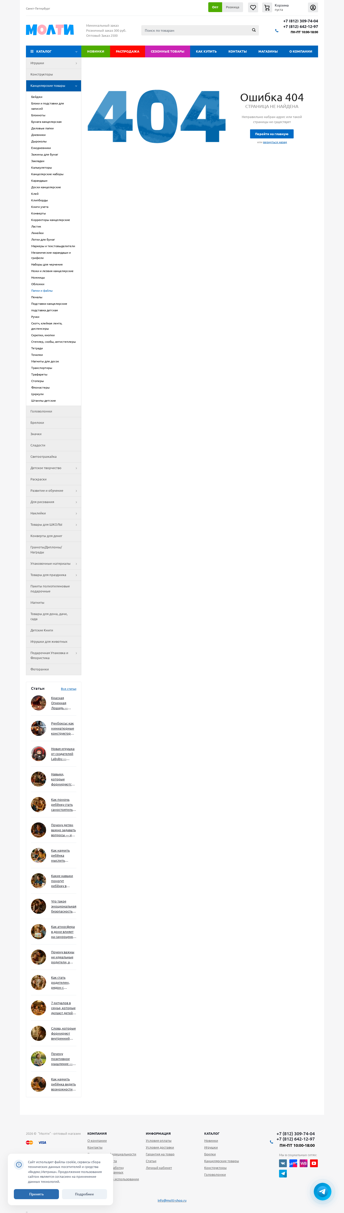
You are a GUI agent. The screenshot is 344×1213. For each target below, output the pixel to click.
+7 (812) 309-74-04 (300, 21)
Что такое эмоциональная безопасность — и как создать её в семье (63, 906)
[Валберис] (303, 1163)
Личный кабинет (159, 1167)
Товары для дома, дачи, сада (48, 616)
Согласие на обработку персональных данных (105, 1170)
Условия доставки (160, 1147)
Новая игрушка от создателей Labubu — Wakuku (63, 754)
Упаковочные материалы (50, 563)
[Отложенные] (253, 7)
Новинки (95, 51)
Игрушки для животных (48, 641)
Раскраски (38, 479)
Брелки (210, 1154)
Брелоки (37, 422)
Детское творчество (45, 468)
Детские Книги (41, 630)
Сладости (37, 445)
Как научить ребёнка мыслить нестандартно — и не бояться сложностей (63, 856)
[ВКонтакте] (283, 1163)
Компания (97, 1133)
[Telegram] (283, 1174)
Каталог (44, 51)
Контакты (237, 51)
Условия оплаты (158, 1140)
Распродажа (127, 51)
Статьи (151, 1161)
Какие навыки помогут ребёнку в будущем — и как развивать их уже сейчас (62, 881)
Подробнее (84, 1194)
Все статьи (68, 688)
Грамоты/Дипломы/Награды (46, 549)
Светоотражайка (43, 456)
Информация (158, 1133)
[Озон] (293, 1163)
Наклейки (38, 513)
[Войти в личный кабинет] (313, 7)
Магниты (37, 602)
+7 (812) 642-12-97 (300, 26)
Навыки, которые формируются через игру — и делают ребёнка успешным (62, 779)
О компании (300, 51)
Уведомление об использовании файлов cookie (113, 1181)
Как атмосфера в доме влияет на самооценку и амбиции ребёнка (63, 932)
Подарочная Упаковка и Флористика (49, 655)
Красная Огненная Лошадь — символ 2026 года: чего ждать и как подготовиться (62, 703)
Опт (215, 7)
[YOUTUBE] (314, 1163)
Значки (36, 434)
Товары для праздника (48, 575)
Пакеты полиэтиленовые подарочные (50, 588)
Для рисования (42, 502)
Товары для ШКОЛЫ (46, 524)
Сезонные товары (167, 51)
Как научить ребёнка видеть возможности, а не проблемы (63, 1084)
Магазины (268, 51)
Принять (36, 1194)
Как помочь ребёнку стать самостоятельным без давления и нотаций (63, 805)
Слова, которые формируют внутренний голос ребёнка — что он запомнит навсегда (63, 1034)
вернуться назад (275, 142)
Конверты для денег (46, 536)
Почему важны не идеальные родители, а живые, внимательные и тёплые (63, 957)
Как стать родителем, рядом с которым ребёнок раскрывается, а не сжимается (63, 983)
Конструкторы (41, 74)
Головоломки (41, 411)
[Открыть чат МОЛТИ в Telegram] (322, 1191)
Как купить (206, 51)
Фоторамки (39, 669)
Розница (232, 7)
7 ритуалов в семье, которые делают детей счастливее (63, 1008)
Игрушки (37, 63)
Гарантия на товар (160, 1154)
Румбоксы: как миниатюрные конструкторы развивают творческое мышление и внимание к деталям (62, 729)
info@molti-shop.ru (172, 1200)
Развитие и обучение (46, 490)
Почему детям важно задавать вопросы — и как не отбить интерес (63, 830)
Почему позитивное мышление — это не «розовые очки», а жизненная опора (62, 1059)
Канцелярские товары (47, 85)
